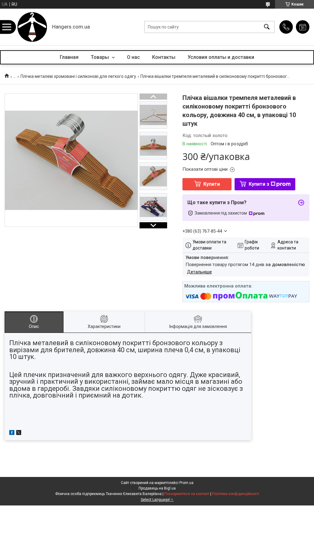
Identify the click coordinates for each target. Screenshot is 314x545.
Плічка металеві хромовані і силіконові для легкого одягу (78, 76)
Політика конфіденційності (235, 494)
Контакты (163, 57)
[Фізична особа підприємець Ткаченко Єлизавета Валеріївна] (32, 27)
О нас (133, 57)
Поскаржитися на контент (186, 494)
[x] (18, 433)
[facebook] (11, 433)
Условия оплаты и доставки (221, 57)
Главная (69, 57)
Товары (100, 57)
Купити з (259, 184)
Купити (211, 184)
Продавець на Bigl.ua (157, 488)
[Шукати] (266, 27)
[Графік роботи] (302, 27)
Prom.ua (186, 483)
